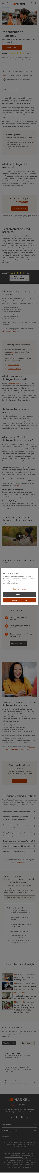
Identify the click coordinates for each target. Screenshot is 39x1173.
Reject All (19, 594)
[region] (19, 586)
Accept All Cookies (19, 600)
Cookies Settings (19, 589)
